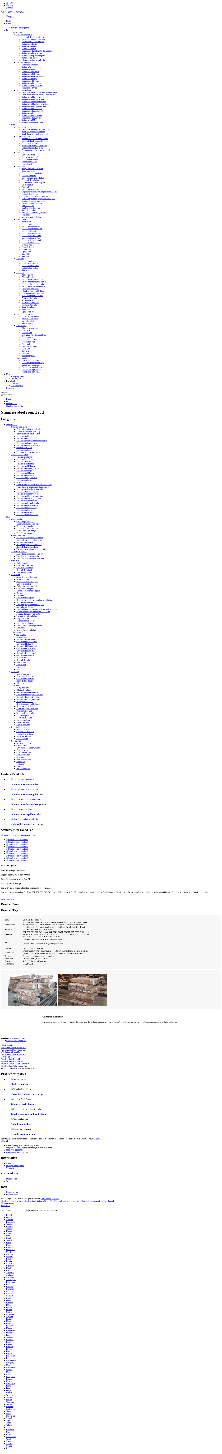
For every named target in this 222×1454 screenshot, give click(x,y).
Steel (13, 125)
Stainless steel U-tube (30, 120)
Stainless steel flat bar (30, 72)
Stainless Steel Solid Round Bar (14, 1066)
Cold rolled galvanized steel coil (35, 141)
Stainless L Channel (69, 1201)
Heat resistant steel (29, 346)
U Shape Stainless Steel (26, 1201)
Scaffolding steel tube (30, 302)
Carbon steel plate (29, 175)
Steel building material (25, 314)
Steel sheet (26, 215)
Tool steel (25, 353)
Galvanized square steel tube (33, 286)
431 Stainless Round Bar (11, 1052)
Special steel (21, 326)
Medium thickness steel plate (33, 201)
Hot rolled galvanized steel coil (34, 145)
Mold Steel (26, 349)
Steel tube (20, 272)
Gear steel (26, 344)
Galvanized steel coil (30, 143)
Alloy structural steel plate (32, 169)
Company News (18, 376)
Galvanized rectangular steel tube (35, 282)
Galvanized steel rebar (31, 242)
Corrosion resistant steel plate (33, 182)
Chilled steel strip (29, 261)
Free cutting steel (28, 342)
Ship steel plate (28, 205)
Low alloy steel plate (24, 607)
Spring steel (26, 351)
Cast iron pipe (22, 358)
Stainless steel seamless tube (33, 111)
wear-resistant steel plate (31, 217)
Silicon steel (26, 270)
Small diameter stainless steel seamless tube (39, 95)
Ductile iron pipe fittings (31, 369)
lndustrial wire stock (30, 319)
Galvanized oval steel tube (32, 279)
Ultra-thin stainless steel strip (33, 60)
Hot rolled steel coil (29, 162)
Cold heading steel (29, 339)
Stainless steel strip (29, 44)
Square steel (26, 252)
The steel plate (17, 386)
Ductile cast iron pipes (31, 365)
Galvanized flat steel (30, 231)
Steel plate (20, 166)
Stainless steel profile (24, 62)
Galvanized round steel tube (33, 284)
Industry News (17, 379)
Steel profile (21, 219)
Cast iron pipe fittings (30, 360)
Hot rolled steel (28, 247)
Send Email (5, 1206)
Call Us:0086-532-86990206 (12, 12)
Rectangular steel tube (30, 300)
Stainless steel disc (29, 69)
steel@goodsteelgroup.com (17, 1152)
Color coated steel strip (31, 263)
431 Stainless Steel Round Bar (13, 1054)
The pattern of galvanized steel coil (36, 150)
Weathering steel (28, 356)
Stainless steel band (29, 46)
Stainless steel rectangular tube (34, 106)
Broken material (22, 729)
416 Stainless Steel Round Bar (13, 1047)
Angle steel (26, 222)
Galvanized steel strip (30, 266)
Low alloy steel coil (30, 164)
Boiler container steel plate (32, 173)
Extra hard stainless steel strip (33, 39)
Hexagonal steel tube (30, 289)
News (8, 374)
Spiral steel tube (28, 309)
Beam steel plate (28, 171)
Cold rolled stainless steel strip (34, 37)
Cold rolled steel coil (30, 159)
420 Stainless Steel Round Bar (13, 1050)
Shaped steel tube (29, 307)
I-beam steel (26, 249)
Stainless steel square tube (32, 118)
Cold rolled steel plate (30, 180)
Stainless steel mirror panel (32, 53)
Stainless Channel (106, 1201)
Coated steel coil (23, 136)
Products (9, 30)
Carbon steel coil (28, 155)
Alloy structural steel (30, 328)
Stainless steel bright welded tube (35, 97)
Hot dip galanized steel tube (33, 293)
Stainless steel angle (30, 65)
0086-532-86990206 (14, 1150)
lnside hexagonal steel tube (32, 296)
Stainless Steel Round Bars (12, 1059)
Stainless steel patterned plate (33, 55)
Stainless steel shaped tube (32, 113)
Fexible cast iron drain (31, 372)
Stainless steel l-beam (30, 81)
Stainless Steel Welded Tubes (48, 1201)
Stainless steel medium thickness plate (37, 51)
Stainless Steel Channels (31, 67)
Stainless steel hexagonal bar (33, 76)
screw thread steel (29, 321)
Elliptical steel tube (29, 277)
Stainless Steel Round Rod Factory (15, 1064)
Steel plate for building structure (34, 212)
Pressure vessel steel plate (32, 203)
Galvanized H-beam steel (32, 233)
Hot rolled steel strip (30, 268)
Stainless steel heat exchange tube (35, 104)
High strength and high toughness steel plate (39, 192)
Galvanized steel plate (30, 189)
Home (8, 21)
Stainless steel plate (24, 35)
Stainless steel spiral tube (32, 115)
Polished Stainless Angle (88, 1201)
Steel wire (15, 383)
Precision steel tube (29, 298)
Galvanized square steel (31, 240)
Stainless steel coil (29, 48)
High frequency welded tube (33, 291)
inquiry (97, 1139)
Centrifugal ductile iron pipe (33, 362)
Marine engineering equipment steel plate (38, 199)
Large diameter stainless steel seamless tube (39, 92)
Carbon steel (27, 332)
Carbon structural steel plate (33, 178)
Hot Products (46, 1199)
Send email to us (7, 899)
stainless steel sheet (29, 58)
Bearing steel (27, 330)
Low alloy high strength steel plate (35, 196)
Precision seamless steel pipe (33, 132)
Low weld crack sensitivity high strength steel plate (37, 609)
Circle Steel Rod (7, 1057)
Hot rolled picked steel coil (32, 148)
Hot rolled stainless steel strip (33, 42)
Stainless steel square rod (32, 85)
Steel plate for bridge (30, 210)
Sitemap (55, 1199)
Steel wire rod (27, 323)
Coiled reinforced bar (30, 316)
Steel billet (26, 254)
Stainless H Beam (8, 1201)
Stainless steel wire (29, 88)
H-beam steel (27, 245)
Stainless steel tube (24, 90)
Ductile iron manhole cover (33, 367)
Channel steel (27, 224)
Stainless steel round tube (32, 108)
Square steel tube (28, 312)
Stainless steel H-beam (31, 74)
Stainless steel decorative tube (34, 102)
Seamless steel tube (24, 127)
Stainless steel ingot (29, 78)
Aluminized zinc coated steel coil (35, 139)
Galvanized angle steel (31, 226)
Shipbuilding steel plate (31, 208)
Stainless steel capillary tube (33, 99)
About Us (10, 23)
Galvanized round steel (31, 238)
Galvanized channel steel (32, 229)
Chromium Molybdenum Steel (34, 335)
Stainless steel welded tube (32, 122)
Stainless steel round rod (31, 83)
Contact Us (10, 388)
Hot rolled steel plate (30, 194)
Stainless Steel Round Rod (12, 1061)
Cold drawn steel (28, 337)
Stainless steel (16, 32)
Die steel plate (27, 185)
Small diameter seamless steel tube (35, 134)
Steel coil (20, 152)
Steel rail (25, 256)
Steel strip (20, 259)
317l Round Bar (7, 1045)
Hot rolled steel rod (24, 660)
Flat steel (25, 187)
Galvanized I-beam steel (31, 235)
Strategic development (20, 28)
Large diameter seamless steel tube (35, 129)
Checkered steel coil (30, 157)
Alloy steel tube (28, 275)
